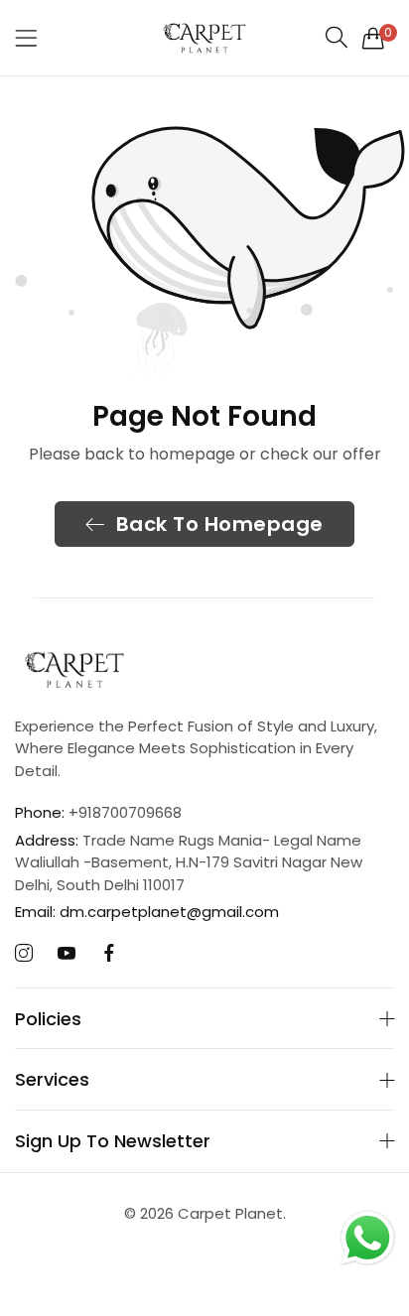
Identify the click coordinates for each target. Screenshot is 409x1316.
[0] (373, 38)
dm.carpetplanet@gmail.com (147, 911)
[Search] (337, 37)
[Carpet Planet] (204, 38)
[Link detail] (24, 954)
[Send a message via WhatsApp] (368, 1238)
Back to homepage (220, 524)
